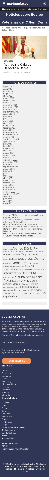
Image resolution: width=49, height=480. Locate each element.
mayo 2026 (8, 93)
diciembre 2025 (10, 105)
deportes (25, 259)
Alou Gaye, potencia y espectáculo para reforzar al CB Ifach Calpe (21, 221)
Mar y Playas (7, 381)
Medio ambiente (9, 384)
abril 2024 (7, 151)
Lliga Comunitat (8, 277)
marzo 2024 (8, 153)
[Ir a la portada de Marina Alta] (17, 3)
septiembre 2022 (11, 194)
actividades (7, 249)
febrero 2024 (9, 155)
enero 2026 (8, 103)
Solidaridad (7, 293)
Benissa (7, 254)
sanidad (27, 290)
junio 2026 (8, 91)
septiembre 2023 (11, 167)
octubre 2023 (9, 164)
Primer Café (19, 290)
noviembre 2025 (10, 107)
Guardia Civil (39, 270)
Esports (9, 269)
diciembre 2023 (10, 160)
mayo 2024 (8, 148)
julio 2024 (7, 144)
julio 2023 (7, 171)
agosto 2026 (9, 87)
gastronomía (27, 270)
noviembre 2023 (10, 162)
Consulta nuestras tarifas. (14, 342)
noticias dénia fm (13, 283)
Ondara (33, 283)
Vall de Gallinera (9, 433)
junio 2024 (8, 146)
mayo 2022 (8, 203)
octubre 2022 (9, 192)
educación (8, 266)
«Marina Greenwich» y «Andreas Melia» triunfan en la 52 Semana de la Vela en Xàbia (23, 225)
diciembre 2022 (10, 187)
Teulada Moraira (29, 293)
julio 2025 (7, 116)
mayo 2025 (8, 121)
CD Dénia (33, 254)
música (15, 281)
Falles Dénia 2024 (10, 443)
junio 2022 (8, 201)
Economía (6, 376)
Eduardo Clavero (32, 263)
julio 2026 (7, 89)
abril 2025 (7, 123)
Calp (24, 254)
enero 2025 (8, 130)
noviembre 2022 (10, 189)
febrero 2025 (9, 128)
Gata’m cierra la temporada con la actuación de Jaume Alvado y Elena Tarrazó (23, 234)
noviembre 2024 (10, 135)
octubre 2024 (9, 137)
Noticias (7, 365)
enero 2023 (8, 185)
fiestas (19, 269)
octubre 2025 (9, 109)
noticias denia (28, 280)
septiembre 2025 (11, 112)
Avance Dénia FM (25, 248)
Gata (4, 411)
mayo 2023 (8, 176)
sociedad (36, 290)
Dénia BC (7, 263)
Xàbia (13, 296)
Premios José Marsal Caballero (16, 449)
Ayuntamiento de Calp (12, 251)
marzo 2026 (8, 98)
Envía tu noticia (16, 361)
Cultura (46, 9)
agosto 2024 (9, 141)
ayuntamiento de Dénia (32, 251)
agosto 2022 (9, 196)
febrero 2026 (9, 100)
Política (24, 286)
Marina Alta (23, 277)
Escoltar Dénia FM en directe (14, 9)
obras (26, 284)
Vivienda (6, 395)
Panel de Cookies (25, 469)
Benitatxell (16, 255)
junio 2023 (8, 173)
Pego (13, 287)
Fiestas (5, 379)
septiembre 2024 (11, 139)
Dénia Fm (19, 263)
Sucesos (16, 293)
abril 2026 (7, 96)
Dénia (39, 258)
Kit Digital (29, 350)
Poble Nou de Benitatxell (13, 427)
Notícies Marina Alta (11, 28)
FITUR (5, 446)
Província (6, 390)
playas (17, 287)
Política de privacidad (22, 466)
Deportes (6, 373)
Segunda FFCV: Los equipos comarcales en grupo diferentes (23, 216)
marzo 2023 (8, 180)
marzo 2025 (8, 125)
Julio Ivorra (40, 273)
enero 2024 (8, 157)
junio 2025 (7, 119)
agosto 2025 (9, 114)
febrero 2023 (9, 183)
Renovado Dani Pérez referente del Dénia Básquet (22, 230)
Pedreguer (7, 287)
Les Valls (6, 414)
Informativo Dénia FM (19, 273)
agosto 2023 (9, 169)
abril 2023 (7, 178)
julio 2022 (7, 199)
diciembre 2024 (10, 132)
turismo (39, 293)
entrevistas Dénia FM (24, 266)
